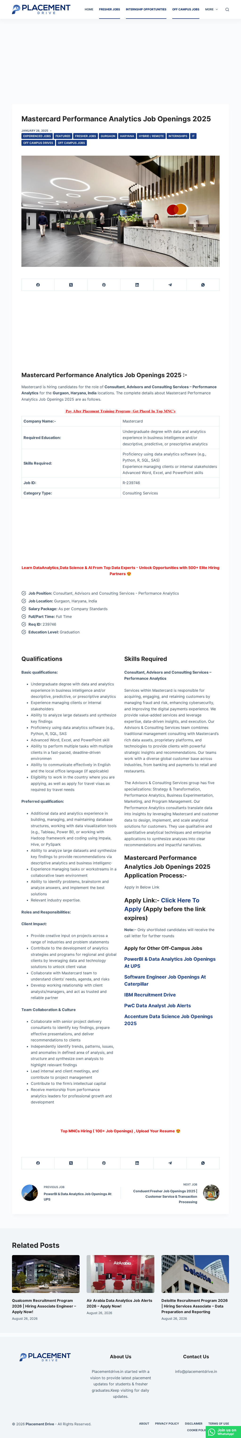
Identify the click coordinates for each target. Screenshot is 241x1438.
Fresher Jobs (109, 9)
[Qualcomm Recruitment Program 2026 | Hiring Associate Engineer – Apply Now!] (46, 1274)
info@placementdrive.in (196, 1371)
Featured (63, 136)
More (209, 9)
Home (89, 9)
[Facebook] (38, 285)
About (144, 1423)
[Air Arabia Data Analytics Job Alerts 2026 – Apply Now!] (120, 1274)
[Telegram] (170, 285)
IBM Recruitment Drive (150, 995)
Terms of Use (218, 1423)
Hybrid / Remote (151, 136)
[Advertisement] (120, 54)
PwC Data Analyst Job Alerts (157, 1005)
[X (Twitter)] (71, 285)
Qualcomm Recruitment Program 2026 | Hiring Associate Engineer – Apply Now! (44, 1306)
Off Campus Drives (38, 143)
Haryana (127, 136)
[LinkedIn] (136, 285)
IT (193, 136)
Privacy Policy (167, 1423)
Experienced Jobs (37, 136)
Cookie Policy (198, 1430)
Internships (178, 136)
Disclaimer (193, 1423)
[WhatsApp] (203, 285)
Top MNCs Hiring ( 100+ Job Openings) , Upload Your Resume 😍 (120, 1131)
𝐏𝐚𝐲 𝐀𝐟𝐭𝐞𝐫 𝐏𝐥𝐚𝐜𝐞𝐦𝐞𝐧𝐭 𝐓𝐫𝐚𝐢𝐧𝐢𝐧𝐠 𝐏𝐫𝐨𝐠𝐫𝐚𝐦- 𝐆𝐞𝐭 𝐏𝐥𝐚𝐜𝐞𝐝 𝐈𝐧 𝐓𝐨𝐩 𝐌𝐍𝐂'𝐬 (120, 411)
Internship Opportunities (146, 9)
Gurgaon (108, 136)
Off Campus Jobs (185, 9)
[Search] (227, 9)
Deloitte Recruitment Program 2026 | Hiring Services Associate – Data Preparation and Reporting (194, 1306)
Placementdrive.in (107, 1371)
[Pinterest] (104, 285)
